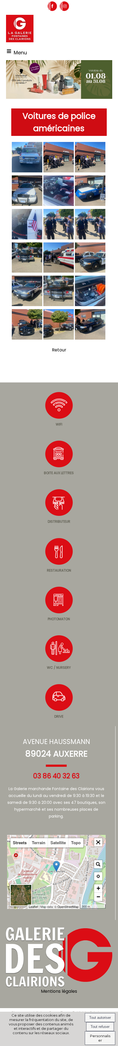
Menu (20, 52)
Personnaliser (100, 1038)
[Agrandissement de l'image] (27, 171)
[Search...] (98, 864)
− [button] (98, 896)
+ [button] (98, 888)
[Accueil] (19, 28)
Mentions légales (59, 991)
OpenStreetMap (67, 906)
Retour (59, 350)
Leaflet (33, 906)
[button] (98, 842)
